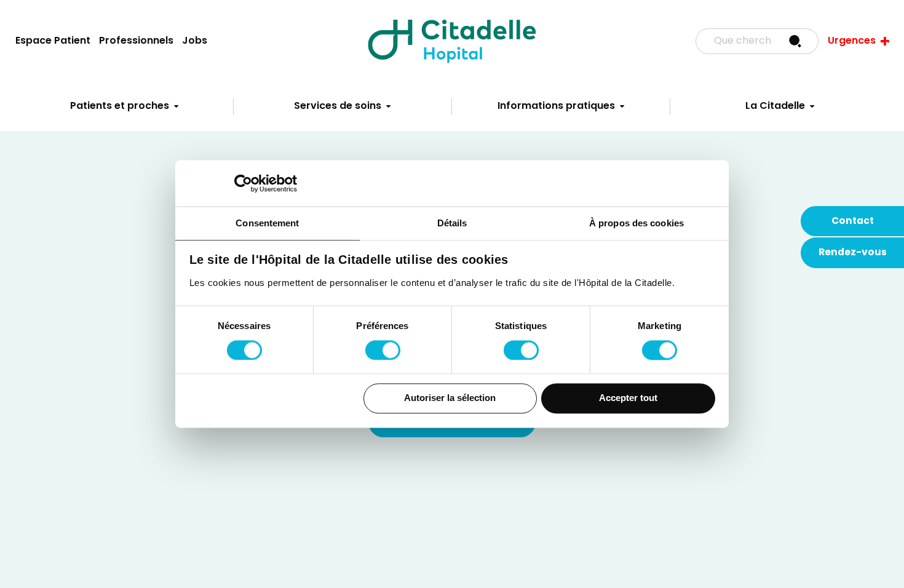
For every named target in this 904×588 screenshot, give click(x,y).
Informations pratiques (556, 106)
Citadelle (452, 41)
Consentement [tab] (267, 223)
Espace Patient (52, 41)
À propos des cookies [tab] (636, 223)
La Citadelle (775, 106)
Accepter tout (628, 398)
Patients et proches (119, 106)
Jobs (194, 41)
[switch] (382, 350)
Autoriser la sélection (450, 398)
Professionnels (136, 41)
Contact (852, 221)
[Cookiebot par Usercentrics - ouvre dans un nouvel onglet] (243, 183)
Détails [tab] (452, 223)
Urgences (852, 41)
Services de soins (337, 106)
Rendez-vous (853, 253)
